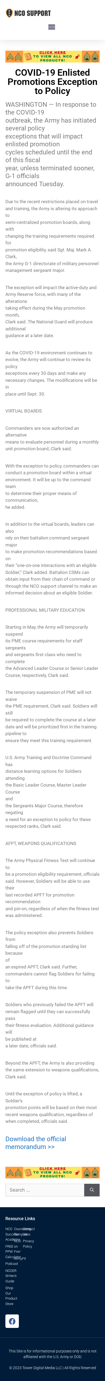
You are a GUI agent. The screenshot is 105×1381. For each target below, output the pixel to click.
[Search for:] (44, 1190)
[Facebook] (12, 1321)
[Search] (92, 1190)
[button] (51, 26)
